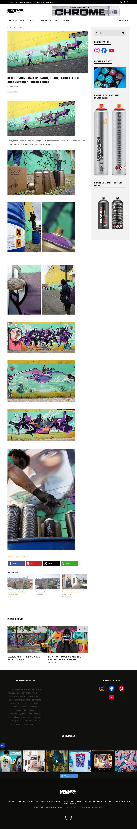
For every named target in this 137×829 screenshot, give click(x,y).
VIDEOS (33, 20)
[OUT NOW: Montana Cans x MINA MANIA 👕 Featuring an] (11, 761)
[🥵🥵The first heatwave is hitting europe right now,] (103, 761)
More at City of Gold (16, 557)
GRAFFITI (10, 91)
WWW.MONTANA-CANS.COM (32, 801)
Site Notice (39, 2)
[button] (16, 563)
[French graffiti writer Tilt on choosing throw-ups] (57, 761)
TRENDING (122, 20)
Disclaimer (70, 803)
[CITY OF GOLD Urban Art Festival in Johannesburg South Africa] (20, 581)
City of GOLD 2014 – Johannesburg (47, 590)
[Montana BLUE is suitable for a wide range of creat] (126, 761)
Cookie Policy (124, 801)
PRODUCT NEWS (17, 20)
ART (56, 20)
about (11, 801)
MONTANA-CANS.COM (24, 2)
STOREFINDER (51, 2)
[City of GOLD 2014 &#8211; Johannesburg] (47, 581)
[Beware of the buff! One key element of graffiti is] (34, 761)
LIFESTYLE (45, 20)
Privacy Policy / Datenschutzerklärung (89, 801)
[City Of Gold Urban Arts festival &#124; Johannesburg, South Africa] (74, 581)
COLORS (66, 20)
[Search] (121, 2)
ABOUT (11, 2)
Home (9, 27)
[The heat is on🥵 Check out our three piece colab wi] (80, 761)
